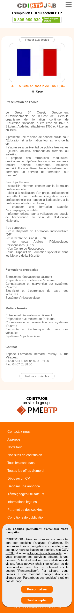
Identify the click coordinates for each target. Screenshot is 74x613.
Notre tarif (14, 447)
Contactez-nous (18, 431)
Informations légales (22, 502)
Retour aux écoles (37, 39)
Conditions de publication (26, 517)
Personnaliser (37, 589)
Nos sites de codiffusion (24, 455)
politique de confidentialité (44, 553)
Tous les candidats (21, 463)
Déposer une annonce (23, 486)
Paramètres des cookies (25, 509)
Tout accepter (37, 600)
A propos (13, 439)
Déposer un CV (18, 478)
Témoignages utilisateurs (25, 494)
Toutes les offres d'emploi (25, 470)
